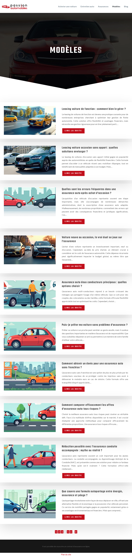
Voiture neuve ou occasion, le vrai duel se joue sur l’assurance (92, 239)
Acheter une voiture (67, 6)
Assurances (103, 6)
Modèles (116, 6)
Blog (126, 6)
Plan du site (66, 554)
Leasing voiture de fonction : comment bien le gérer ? (94, 109)
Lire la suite (73, 130)
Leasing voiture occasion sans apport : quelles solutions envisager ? (90, 149)
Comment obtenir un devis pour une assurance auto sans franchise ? (92, 365)
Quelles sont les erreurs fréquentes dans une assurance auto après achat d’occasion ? (89, 191)
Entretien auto (87, 6)
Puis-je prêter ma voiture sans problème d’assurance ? (95, 325)
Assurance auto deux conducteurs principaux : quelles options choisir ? (94, 284)
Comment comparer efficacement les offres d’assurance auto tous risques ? (88, 407)
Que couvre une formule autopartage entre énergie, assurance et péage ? (92, 493)
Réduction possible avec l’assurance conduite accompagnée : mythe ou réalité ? (89, 448)
